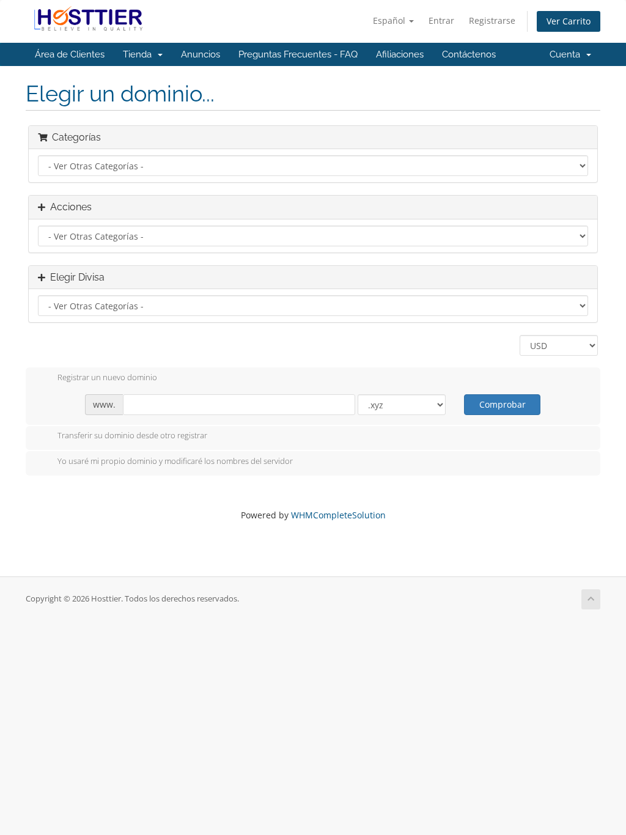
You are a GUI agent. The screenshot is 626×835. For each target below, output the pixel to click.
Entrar (441, 20)
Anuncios (200, 54)
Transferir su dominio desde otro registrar (132, 435)
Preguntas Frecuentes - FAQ (298, 54)
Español (390, 20)
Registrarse (492, 20)
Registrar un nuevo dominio (107, 377)
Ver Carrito (569, 21)
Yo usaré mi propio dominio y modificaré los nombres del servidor (175, 460)
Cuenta (567, 54)
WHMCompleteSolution (338, 515)
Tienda (139, 54)
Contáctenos (469, 54)
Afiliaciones (400, 54)
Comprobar (502, 404)
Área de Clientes (70, 54)
